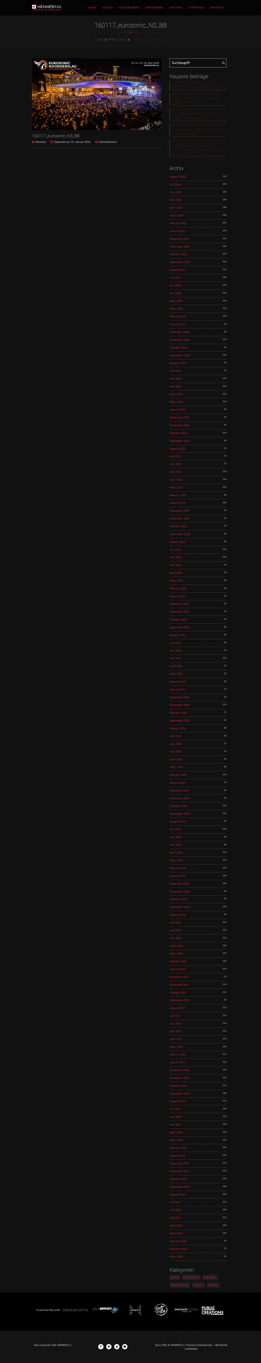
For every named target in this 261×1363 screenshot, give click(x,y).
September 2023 (180, 441)
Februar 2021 (178, 681)
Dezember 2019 (179, 790)
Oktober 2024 (178, 347)
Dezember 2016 (179, 1070)
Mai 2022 (175, 565)
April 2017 (176, 1039)
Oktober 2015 (178, 1179)
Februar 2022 (178, 588)
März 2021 (176, 674)
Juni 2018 (176, 930)
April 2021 (176, 666)
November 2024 (180, 339)
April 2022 (176, 573)
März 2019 (176, 860)
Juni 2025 (176, 285)
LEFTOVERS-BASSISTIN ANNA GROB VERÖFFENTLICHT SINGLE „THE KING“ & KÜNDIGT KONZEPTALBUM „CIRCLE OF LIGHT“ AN (197, 147)
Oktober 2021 (178, 619)
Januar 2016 (177, 1155)
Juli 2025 (175, 277)
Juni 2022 (176, 557)
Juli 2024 (175, 371)
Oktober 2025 (178, 254)
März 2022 (176, 580)
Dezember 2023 (179, 417)
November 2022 (180, 518)
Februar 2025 (178, 316)
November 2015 (180, 1171)
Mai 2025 (175, 293)
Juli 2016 (175, 1109)
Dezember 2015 (179, 1163)
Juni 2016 (176, 1116)
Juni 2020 (176, 744)
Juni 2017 (176, 1023)
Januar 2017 (177, 1062)
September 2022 (180, 534)
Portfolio (197, 7)
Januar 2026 (177, 231)
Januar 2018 (177, 969)
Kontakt (217, 7)
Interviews (209, 1277)
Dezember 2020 (179, 697)
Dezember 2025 (179, 238)
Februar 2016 (178, 1147)
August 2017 (178, 1008)
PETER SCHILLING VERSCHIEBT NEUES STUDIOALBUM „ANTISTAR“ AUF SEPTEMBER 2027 (199, 130)
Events (107, 7)
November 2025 (180, 246)
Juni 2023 (176, 464)
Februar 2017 (178, 1054)
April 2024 (176, 394)
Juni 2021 (176, 650)
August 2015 (178, 1194)
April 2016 (176, 1132)
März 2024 (176, 402)
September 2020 (180, 720)
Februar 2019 (178, 868)
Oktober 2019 (178, 806)
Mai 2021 (175, 658)
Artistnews (154, 7)
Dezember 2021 (179, 604)
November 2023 (180, 425)
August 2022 (178, 542)
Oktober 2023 (178, 433)
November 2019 (180, 798)
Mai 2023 (175, 472)
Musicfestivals (179, 1285)
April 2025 (176, 301)
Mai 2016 (175, 1124)
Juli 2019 (175, 829)
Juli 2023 (175, 456)
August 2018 (178, 914)
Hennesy (40, 142)
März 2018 (176, 953)
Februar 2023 (178, 495)
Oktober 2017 (178, 992)
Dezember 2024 (179, 332)
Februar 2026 (178, 223)
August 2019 (178, 821)
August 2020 (178, 728)
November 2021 (180, 611)
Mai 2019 (175, 845)
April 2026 (176, 207)
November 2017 (180, 984)
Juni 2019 (176, 837)
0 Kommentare (108, 142)
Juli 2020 (175, 736)
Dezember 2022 (179, 510)
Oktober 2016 (178, 1085)
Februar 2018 (178, 961)
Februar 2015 (178, 1241)
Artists (174, 1277)
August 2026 (178, 176)
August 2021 (178, 635)
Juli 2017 (175, 1015)
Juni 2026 (176, 192)
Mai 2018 (175, 938)
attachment (117, 39)
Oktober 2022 (178, 526)
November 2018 (180, 891)
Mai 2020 (175, 751)
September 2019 (180, 813)
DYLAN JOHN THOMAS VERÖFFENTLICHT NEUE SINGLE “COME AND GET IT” (196, 114)
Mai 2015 (175, 1217)
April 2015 (176, 1225)
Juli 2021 (175, 643)
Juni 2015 (176, 1210)
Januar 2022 (177, 596)
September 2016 (180, 1093)
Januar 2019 (177, 876)
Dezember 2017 (179, 977)
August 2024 (178, 363)
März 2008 (176, 1256)
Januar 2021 (177, 689)
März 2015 (176, 1233)
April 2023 (176, 479)
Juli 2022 (175, 549)
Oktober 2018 (178, 899)
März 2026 (176, 215)
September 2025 (180, 262)
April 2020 (176, 759)
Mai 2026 (175, 200)
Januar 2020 (177, 782)
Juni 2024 (176, 378)
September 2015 (180, 1186)
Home (92, 7)
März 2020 (176, 767)
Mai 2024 (175, 386)
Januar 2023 (177, 503)
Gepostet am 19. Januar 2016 (72, 142)
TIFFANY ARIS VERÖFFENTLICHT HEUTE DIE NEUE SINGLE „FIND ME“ (198, 85)
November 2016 (180, 1078)
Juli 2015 (175, 1202)
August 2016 (178, 1101)
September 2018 (180, 907)
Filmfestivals (191, 1277)
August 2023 (178, 448)
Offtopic (176, 7)
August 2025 (178, 269)
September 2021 (180, 627)
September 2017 (180, 1000)
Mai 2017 (175, 1031)
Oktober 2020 (178, 712)
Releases (213, 1285)
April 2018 (176, 946)
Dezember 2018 (179, 883)
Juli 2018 (175, 922)
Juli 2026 (175, 184)
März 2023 (176, 487)
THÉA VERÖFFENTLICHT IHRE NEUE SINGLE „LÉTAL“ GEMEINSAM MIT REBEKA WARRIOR (197, 98)
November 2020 (180, 705)
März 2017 (176, 1047)
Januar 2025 (177, 324)
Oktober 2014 (178, 1248)
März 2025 (176, 308)
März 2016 (176, 1140)
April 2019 (176, 852)
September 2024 (180, 355)
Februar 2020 (178, 775)
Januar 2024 (177, 409)
